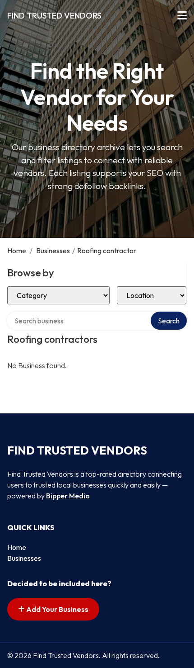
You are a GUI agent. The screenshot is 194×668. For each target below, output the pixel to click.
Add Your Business (56, 609)
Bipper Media (68, 495)
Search (169, 320)
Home (16, 250)
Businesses (53, 250)
